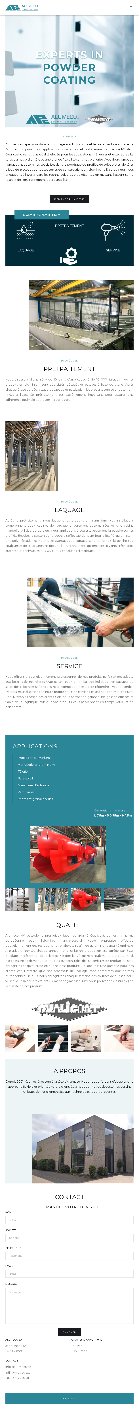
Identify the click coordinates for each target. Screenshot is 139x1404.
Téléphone (13, 1248)
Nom (8, 1212)
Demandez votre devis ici (69, 1207)
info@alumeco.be (18, 1367)
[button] (132, 7)
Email (9, 1266)
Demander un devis (69, 199)
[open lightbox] (68, 854)
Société (11, 1230)
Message (11, 1284)
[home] (22, 8)
